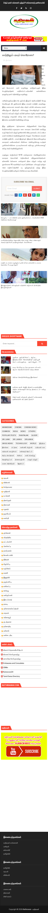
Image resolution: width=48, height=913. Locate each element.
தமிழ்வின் (6, 854)
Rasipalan (23, 435)
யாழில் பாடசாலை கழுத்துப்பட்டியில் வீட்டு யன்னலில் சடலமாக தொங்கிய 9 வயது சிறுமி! (21, 264)
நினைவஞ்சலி (19, 459)
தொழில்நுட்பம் (7, 459)
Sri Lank (6, 439)
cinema (18, 427)
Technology (21, 443)
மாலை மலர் (7, 889)
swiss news (7, 443)
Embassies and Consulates (13, 663)
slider (34, 435)
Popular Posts (9, 435)
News (23, 431)
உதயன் (5, 872)
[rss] (26, 8)
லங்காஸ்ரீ (6, 850)
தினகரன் (6, 893)
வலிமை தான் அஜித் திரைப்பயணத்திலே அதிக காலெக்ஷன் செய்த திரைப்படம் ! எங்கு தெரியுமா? (29, 389)
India (15, 431)
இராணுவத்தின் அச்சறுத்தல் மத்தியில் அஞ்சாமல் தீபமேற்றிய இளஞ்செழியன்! (21, 286)
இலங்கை (9, 60)
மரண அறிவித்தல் (8, 464)
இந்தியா (42, 443)
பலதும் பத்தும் (33, 459)
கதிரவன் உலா (40, 447)
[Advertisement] (24, 314)
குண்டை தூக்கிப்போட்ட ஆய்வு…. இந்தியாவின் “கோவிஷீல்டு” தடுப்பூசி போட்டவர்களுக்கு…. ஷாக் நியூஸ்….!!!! (27, 360)
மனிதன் (6, 847)
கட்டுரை (14, 447)
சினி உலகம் (7, 897)
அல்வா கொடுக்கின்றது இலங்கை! (25, 377)
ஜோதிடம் (21, 464)
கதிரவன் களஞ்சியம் (9, 451)
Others (32, 431)
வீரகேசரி (6, 875)
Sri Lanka (17, 439)
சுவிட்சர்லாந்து (30, 455)
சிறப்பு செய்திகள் (8, 455)
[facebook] (17, 8)
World (33, 443)
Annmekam (7, 427)
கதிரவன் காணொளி (10, 843)
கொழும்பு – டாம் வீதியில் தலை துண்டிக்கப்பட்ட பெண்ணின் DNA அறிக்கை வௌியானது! (22, 219)
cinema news (30, 427)
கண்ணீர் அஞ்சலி (26, 447)
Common (6, 431)
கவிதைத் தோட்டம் (26, 451)
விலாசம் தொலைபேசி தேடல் (13, 650)
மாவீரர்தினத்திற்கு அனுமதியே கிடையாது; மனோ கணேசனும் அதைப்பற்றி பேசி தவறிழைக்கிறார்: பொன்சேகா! (21, 241)
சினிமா (19, 455)
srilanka (29, 439)
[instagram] (31, 8)
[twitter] (21, 8)
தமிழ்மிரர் (6, 868)
